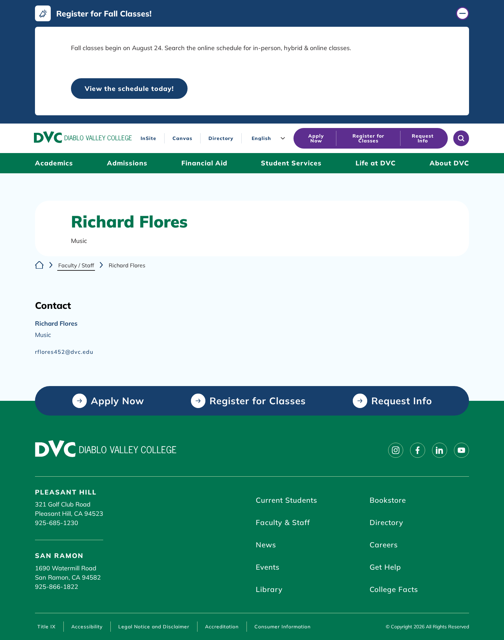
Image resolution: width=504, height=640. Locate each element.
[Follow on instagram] (395, 450)
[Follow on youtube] (461, 450)
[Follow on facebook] (417, 450)
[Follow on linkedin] (439, 450)
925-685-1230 (56, 523)
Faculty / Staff (76, 265)
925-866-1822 (56, 587)
